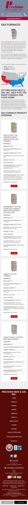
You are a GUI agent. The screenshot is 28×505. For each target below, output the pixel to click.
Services (14, 405)
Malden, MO (21, 485)
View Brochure (7, 143)
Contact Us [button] (7, 502)
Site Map (14, 425)
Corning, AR (14, 487)
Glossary (14, 429)
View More (14, 186)
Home (14, 398)
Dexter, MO (5, 485)
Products (14, 402)
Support (14, 409)
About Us (14, 417)
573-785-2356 (18, 108)
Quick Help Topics (13, 19)
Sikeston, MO (13, 485)
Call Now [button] (20, 502)
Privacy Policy (14, 421)
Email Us (14, 441)
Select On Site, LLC (17, 492)
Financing (14, 413)
